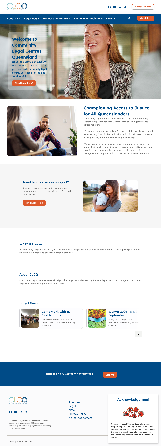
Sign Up (110, 374)
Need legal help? (24, 83)
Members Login (143, 6)
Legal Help (75, 406)
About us (74, 402)
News (72, 409)
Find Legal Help (34, 202)
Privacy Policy (77, 413)
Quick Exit (145, 18)
